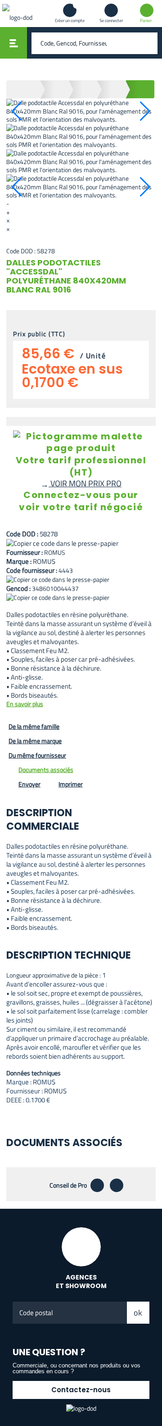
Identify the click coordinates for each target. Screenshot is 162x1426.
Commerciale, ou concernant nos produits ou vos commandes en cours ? (76, 1368)
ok (138, 1313)
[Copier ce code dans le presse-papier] (81, 543)
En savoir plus (24, 704)
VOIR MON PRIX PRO (81, 483)
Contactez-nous (81, 1389)
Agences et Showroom (81, 1281)
